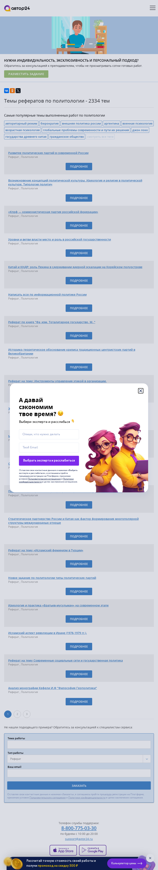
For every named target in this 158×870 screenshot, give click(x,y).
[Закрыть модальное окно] (140, 390)
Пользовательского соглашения (44, 479)
